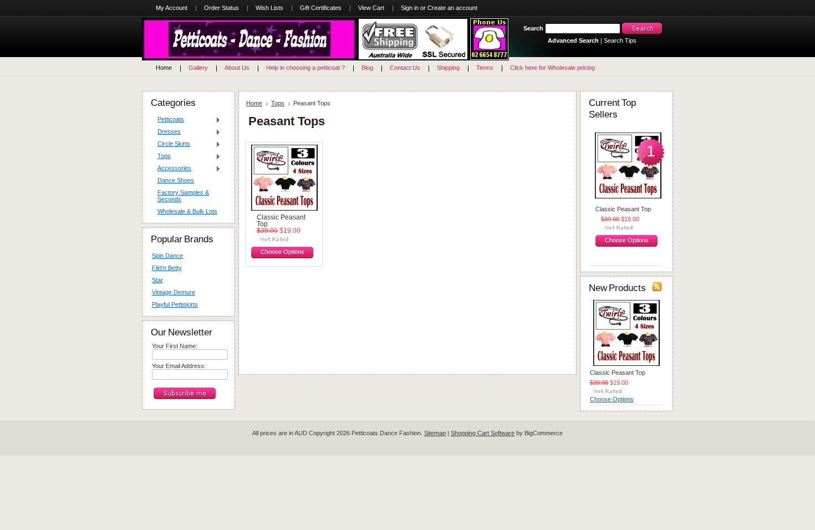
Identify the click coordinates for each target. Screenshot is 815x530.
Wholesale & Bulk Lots (187, 211)
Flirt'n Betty (167, 267)
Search (533, 28)
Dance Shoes (175, 180)
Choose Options (282, 251)
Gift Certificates (321, 7)
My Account (171, 7)
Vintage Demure (173, 292)
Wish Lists (269, 7)
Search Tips (620, 40)
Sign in (410, 7)
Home (254, 103)
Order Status (221, 7)
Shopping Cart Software (483, 433)
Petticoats (168, 120)
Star (157, 280)
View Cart (371, 7)
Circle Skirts (171, 144)
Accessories (171, 168)
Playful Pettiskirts (175, 304)
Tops (161, 156)
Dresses (166, 132)
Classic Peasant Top (281, 220)
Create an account (452, 7)
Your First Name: (174, 346)
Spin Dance (167, 255)
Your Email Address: (179, 366)
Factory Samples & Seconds (183, 195)
